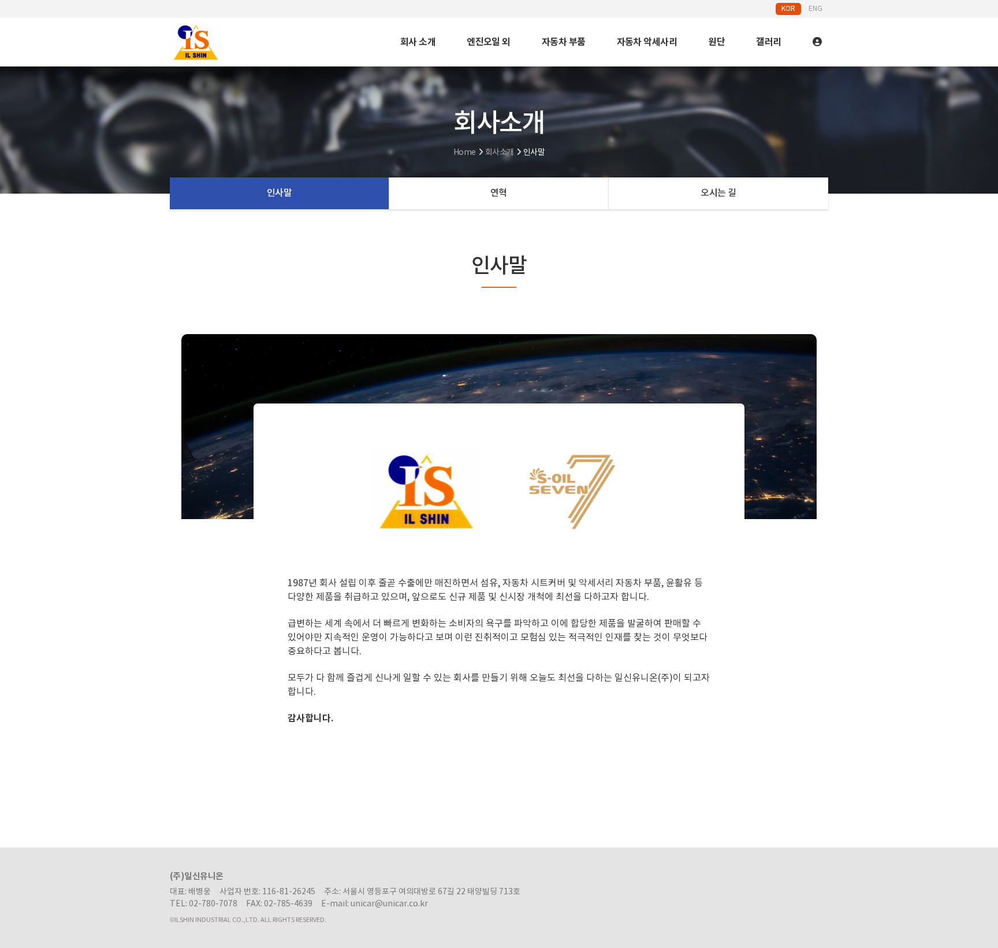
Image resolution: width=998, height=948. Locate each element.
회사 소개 (417, 42)
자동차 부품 (564, 42)
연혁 (498, 193)
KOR (788, 9)
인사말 (279, 193)
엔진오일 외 (489, 42)
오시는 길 (718, 193)
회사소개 (499, 152)
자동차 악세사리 (647, 42)
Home (464, 152)
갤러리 (768, 42)
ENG (815, 9)
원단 (716, 42)
